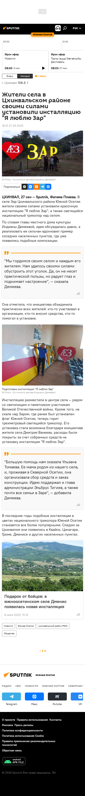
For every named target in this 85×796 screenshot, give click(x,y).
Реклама (7, 725)
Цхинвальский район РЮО (53, 625)
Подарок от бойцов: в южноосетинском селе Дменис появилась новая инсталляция (35, 601)
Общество (9, 633)
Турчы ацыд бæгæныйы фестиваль (66, 60)
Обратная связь (12, 750)
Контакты (55, 719)
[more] (78, 294)
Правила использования (32, 719)
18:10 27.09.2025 (12, 125)
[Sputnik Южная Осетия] (12, 30)
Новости (10, 58)
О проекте (8, 719)
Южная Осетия (26, 625)
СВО (18, 686)
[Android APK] (14, 761)
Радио (6, 686)
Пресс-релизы (23, 725)
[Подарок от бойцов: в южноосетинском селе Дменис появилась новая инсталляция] (42, 566)
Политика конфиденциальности (22, 730)
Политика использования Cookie (23, 736)
